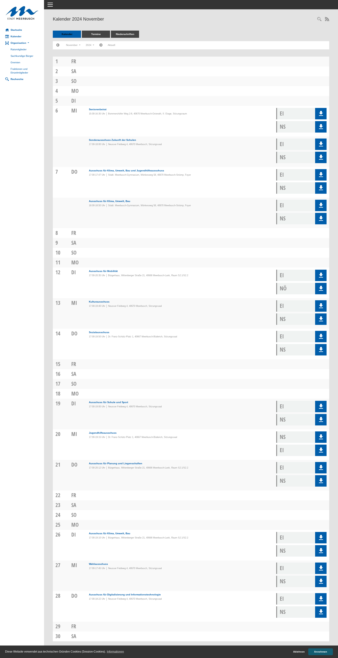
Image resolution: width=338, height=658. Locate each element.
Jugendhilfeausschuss (103, 432)
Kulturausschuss (99, 301)
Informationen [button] (115, 651)
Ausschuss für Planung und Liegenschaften (115, 463)
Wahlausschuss (98, 564)
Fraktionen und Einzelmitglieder (19, 71)
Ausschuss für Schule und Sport (108, 402)
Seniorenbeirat (98, 109)
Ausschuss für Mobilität (103, 271)
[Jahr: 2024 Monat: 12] (101, 45)
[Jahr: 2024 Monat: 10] (58, 45)
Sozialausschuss (99, 332)
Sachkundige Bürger (22, 55)
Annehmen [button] (320, 651)
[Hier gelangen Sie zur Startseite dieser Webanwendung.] (22, 13)
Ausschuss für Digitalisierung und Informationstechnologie (125, 594)
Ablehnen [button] (299, 651)
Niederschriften (125, 34)
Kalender (16, 36)
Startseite (16, 29)
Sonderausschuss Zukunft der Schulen (112, 140)
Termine (96, 34)
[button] (22, 43)
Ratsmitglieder (19, 49)
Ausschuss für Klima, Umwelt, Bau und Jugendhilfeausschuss (126, 170)
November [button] (72, 45)
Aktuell (111, 45)
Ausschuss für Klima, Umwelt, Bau (109, 201)
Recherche (17, 79)
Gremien (15, 62)
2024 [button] (89, 45)
